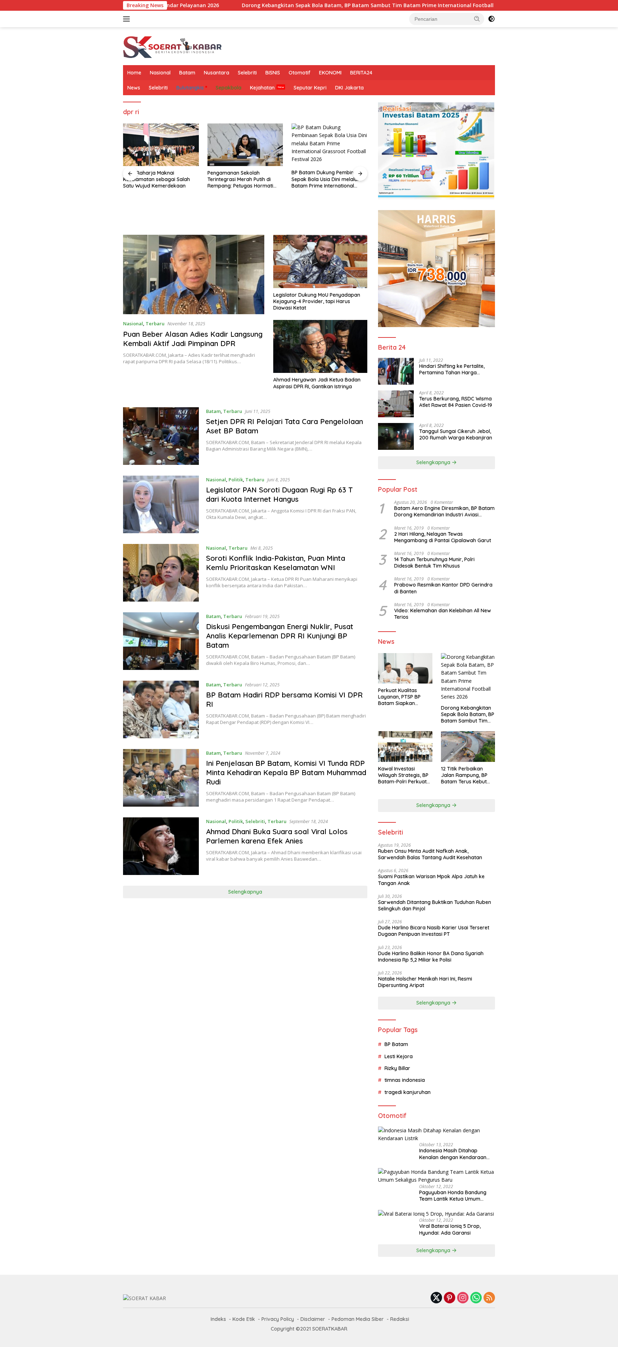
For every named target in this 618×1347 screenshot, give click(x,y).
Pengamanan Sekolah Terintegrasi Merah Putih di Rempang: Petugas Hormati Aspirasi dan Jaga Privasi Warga (156, 179)
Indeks (218, 1319)
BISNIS (272, 72)
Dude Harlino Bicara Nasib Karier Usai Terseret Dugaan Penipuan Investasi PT (433, 930)
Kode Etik (243, 1319)
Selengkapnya (245, 892)
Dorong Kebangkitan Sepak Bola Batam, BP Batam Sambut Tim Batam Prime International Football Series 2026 (310, 5)
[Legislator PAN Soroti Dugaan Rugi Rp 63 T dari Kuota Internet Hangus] (161, 504)
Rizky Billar (397, 1068)
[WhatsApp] (476, 1298)
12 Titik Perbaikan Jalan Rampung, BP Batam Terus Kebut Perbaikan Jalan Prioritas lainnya (464, 775)
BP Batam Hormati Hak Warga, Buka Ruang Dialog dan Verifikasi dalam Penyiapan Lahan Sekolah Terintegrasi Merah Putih (328, 213)
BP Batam (396, 1044)
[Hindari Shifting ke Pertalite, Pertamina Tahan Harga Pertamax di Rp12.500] (396, 371)
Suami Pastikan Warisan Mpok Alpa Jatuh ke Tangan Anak (431, 879)
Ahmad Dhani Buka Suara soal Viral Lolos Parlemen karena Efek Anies (277, 836)
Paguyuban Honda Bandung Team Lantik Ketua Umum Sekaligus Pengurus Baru (452, 1195)
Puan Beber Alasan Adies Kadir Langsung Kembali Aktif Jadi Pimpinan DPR (193, 339)
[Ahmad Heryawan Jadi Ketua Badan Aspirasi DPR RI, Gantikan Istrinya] (320, 346)
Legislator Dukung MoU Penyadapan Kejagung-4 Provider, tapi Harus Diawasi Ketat (316, 301)
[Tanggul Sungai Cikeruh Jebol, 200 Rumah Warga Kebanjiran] (396, 436)
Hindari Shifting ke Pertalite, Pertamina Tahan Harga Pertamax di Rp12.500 (452, 369)
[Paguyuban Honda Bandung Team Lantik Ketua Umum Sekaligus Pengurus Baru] (436, 1176)
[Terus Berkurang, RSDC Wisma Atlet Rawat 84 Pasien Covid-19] (396, 403)
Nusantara (216, 72)
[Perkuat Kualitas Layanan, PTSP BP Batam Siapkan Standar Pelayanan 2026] (405, 668)
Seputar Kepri (310, 87)
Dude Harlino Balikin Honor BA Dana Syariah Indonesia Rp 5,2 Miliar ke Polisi (431, 956)
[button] (477, 18)
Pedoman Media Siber (358, 1319)
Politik (236, 479)
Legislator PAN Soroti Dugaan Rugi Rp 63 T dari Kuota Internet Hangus (279, 494)
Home (134, 72)
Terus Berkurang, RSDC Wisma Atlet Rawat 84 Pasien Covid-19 (455, 401)
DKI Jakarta (349, 87)
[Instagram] (463, 1298)
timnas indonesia (404, 1080)
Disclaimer (312, 1319)
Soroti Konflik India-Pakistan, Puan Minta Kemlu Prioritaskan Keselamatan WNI (275, 563)
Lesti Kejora (398, 1056)
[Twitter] (436, 1298)
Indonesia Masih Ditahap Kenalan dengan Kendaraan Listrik (452, 1153)
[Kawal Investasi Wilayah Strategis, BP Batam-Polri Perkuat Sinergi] (405, 746)
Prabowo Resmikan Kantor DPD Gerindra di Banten (443, 588)
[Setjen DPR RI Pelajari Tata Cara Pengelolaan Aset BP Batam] (161, 436)
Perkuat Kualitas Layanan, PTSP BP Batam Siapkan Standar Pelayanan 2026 (401, 697)
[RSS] (489, 1298)
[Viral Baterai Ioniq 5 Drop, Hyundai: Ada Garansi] (436, 1214)
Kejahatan (262, 87)
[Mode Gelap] (491, 19)
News (133, 87)
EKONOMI (330, 72)
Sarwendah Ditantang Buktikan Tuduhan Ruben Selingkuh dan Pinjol (434, 905)
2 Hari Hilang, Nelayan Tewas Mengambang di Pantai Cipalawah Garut (442, 537)
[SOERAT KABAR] (173, 45)
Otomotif (299, 72)
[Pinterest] (449, 1298)
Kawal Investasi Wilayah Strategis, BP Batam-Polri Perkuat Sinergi (403, 775)
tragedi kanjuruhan (407, 1092)
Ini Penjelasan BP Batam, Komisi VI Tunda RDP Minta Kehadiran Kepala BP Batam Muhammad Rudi (286, 772)
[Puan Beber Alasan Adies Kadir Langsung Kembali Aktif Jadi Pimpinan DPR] (193, 274)
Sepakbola (228, 87)
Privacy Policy (277, 1319)
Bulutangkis (190, 87)
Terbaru (155, 323)
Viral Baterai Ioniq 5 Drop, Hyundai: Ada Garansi (450, 1229)
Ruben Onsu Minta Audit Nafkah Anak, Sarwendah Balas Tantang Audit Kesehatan (430, 854)
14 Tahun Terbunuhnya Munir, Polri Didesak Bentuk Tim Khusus (434, 562)
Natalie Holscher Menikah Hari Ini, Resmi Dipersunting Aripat (425, 982)
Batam (187, 72)
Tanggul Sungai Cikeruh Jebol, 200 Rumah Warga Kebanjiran (455, 434)
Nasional (160, 72)
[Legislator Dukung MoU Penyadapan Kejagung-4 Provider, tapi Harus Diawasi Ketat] (320, 261)
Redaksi (399, 1319)
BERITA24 (361, 72)
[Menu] (128, 19)
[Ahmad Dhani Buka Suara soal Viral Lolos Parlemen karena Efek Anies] (161, 846)
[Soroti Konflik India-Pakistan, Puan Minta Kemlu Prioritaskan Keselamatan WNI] (161, 573)
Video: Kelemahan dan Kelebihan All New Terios (442, 613)
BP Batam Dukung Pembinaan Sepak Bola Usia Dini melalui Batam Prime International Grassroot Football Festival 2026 (243, 179)
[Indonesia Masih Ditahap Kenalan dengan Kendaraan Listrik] (436, 1135)
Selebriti (247, 72)
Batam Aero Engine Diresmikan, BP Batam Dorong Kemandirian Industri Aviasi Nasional (444, 511)
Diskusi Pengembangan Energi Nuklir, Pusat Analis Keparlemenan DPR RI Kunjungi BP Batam (279, 636)
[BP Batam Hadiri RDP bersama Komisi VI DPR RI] (161, 709)
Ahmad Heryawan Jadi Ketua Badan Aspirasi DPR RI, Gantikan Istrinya (316, 382)
